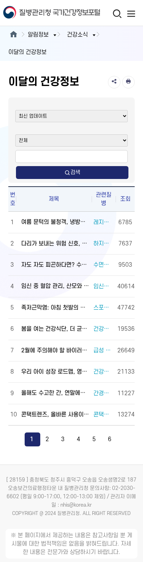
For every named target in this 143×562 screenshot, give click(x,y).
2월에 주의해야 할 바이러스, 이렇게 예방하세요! (55, 351)
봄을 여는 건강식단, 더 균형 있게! (55, 329)
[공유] (114, 82)
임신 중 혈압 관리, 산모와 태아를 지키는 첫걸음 (55, 286)
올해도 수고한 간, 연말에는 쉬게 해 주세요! (55, 393)
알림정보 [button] (38, 35)
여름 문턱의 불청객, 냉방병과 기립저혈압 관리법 (55, 222)
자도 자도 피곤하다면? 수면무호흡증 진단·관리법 (55, 265)
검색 (75, 172)
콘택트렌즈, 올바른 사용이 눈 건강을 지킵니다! (55, 415)
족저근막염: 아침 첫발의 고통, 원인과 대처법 (55, 308)
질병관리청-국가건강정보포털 (36, 13)
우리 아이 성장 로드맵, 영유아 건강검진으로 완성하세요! (55, 372)
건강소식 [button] (77, 35)
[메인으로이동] (13, 35)
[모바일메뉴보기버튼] (131, 13)
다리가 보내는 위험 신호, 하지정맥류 (55, 244)
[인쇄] (128, 82)
